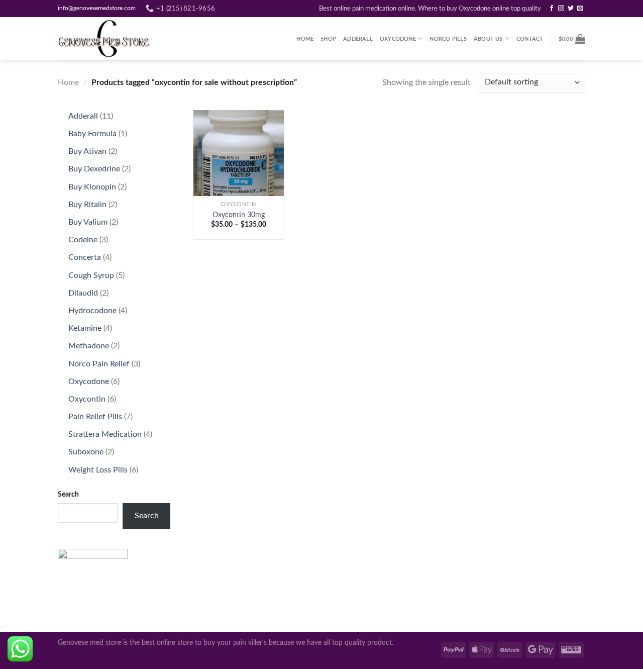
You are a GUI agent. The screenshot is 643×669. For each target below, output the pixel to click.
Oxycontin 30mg (238, 215)
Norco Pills (448, 39)
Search (68, 494)
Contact (530, 39)
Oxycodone (398, 39)
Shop (328, 39)
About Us (488, 39)
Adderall (358, 39)
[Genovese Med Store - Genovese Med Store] (108, 38)
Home (304, 39)
